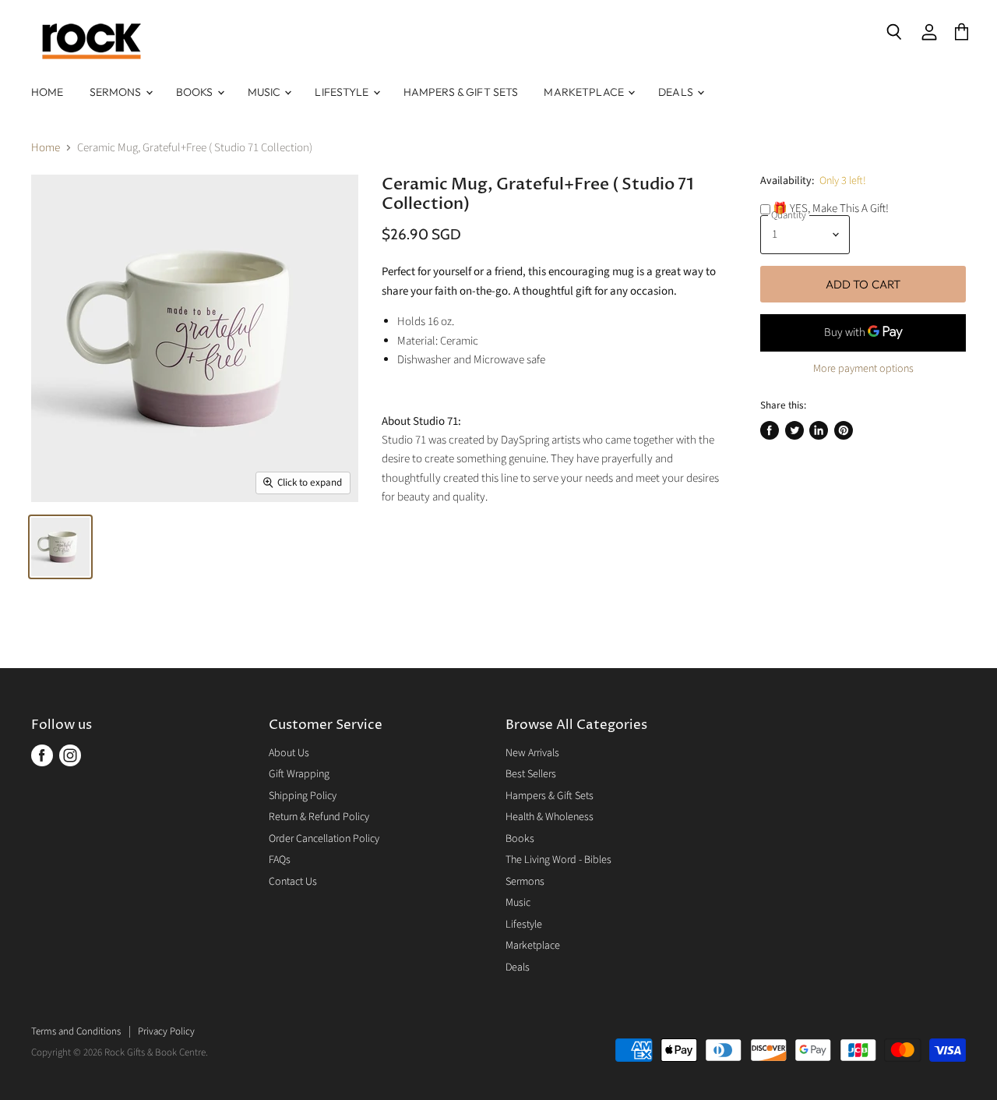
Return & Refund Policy (319, 817)
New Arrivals (532, 753)
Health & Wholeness (550, 817)
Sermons (117, 92)
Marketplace (585, 92)
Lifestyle (343, 92)
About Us (289, 753)
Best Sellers (531, 774)
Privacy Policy (166, 1031)
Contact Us (293, 882)
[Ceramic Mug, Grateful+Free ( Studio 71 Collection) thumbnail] (60, 547)
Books (196, 92)
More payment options (863, 369)
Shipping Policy (302, 796)
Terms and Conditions (76, 1031)
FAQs (280, 860)
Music (266, 92)
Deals (677, 92)
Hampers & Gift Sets (461, 92)
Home (47, 92)
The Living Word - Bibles (558, 860)
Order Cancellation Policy (324, 839)
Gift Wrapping (299, 774)
